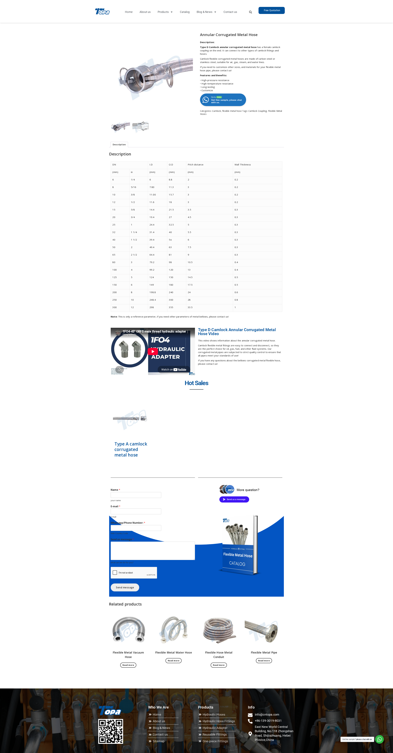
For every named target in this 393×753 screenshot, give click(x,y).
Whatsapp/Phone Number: (128, 522)
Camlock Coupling (257, 110)
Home (129, 11)
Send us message (122, 539)
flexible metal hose (232, 110)
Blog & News (204, 11)
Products (163, 11)
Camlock (216, 110)
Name (115, 489)
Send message (125, 587)
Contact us (230, 11)
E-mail (115, 506)
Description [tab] (119, 144)
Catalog (185, 11)
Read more (128, 665)
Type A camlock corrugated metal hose (131, 449)
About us (145, 11)
